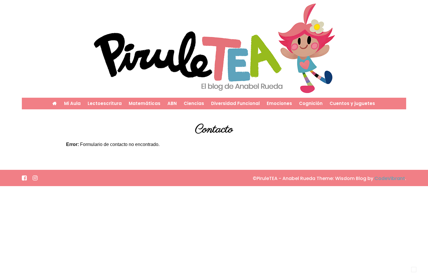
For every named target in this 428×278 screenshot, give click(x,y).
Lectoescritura (105, 103)
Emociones (279, 103)
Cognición (311, 103)
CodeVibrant (389, 178)
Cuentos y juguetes (352, 103)
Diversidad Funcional (235, 103)
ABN (172, 103)
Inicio (54, 103)
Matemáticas (144, 103)
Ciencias (194, 103)
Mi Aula (72, 103)
